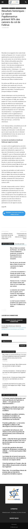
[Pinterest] (10, 31)
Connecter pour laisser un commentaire (14, 320)
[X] (6, 31)
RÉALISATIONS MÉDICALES (21, 8)
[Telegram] (21, 31)
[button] (2, 2)
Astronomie (14, 524)
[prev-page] (3, 310)
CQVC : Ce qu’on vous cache (9, 395)
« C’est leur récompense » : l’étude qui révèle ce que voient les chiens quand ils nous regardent (14, 371)
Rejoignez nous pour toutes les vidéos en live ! (15, 213)
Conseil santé (12, 8)
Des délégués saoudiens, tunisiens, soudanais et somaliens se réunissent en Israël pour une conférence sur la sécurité (13, 416)
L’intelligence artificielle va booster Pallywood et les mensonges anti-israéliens (13, 408)
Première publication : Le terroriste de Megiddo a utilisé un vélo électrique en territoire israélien (13, 424)
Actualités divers (9, 5)
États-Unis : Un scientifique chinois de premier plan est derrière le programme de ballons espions (14, 472)
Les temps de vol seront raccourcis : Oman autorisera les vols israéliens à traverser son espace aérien (14, 458)
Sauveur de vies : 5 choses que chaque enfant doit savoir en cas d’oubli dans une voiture (13, 378)
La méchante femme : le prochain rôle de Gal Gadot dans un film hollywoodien (7, 236)
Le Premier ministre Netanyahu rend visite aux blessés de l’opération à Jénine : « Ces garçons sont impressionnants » (13, 401)
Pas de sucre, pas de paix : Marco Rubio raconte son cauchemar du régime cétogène (14, 365)
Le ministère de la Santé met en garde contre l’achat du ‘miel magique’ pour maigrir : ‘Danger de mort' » (17, 293)
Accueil (3, 5)
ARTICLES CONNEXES (7, 244)
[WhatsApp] (13, 31)
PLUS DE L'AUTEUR (19, 244)
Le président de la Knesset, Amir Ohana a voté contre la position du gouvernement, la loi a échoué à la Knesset (13, 432)
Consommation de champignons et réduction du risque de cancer (20, 236)
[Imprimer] (17, 31)
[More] (24, 31)
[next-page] (5, 310)
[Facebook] (3, 31)
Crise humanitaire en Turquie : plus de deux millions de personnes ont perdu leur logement (14, 465)
